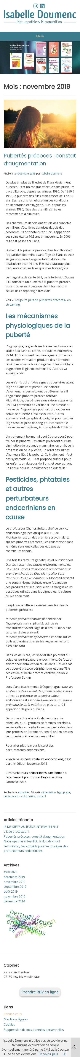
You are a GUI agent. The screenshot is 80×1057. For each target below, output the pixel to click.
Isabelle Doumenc (51, 173)
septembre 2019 (15, 887)
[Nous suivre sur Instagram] (35, 5)
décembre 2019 (14, 877)
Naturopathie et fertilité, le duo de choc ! (32, 841)
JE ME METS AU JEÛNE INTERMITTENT (31, 827)
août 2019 (11, 891)
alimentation (48, 792)
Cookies (9, 1024)
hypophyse (63, 792)
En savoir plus (48, 1054)
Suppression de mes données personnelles (34, 1030)
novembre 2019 (14, 882)
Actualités (23, 792)
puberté (41, 796)
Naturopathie (27, 928)
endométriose (24, 923)
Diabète (13, 917)
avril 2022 (10, 872)
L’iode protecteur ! (16, 831)
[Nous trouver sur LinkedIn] (42, 5)
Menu (40, 36)
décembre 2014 (14, 901)
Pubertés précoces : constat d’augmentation (34, 836)
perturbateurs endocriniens (20, 796)
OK (65, 1054)
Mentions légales (16, 1019)
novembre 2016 (14, 896)
